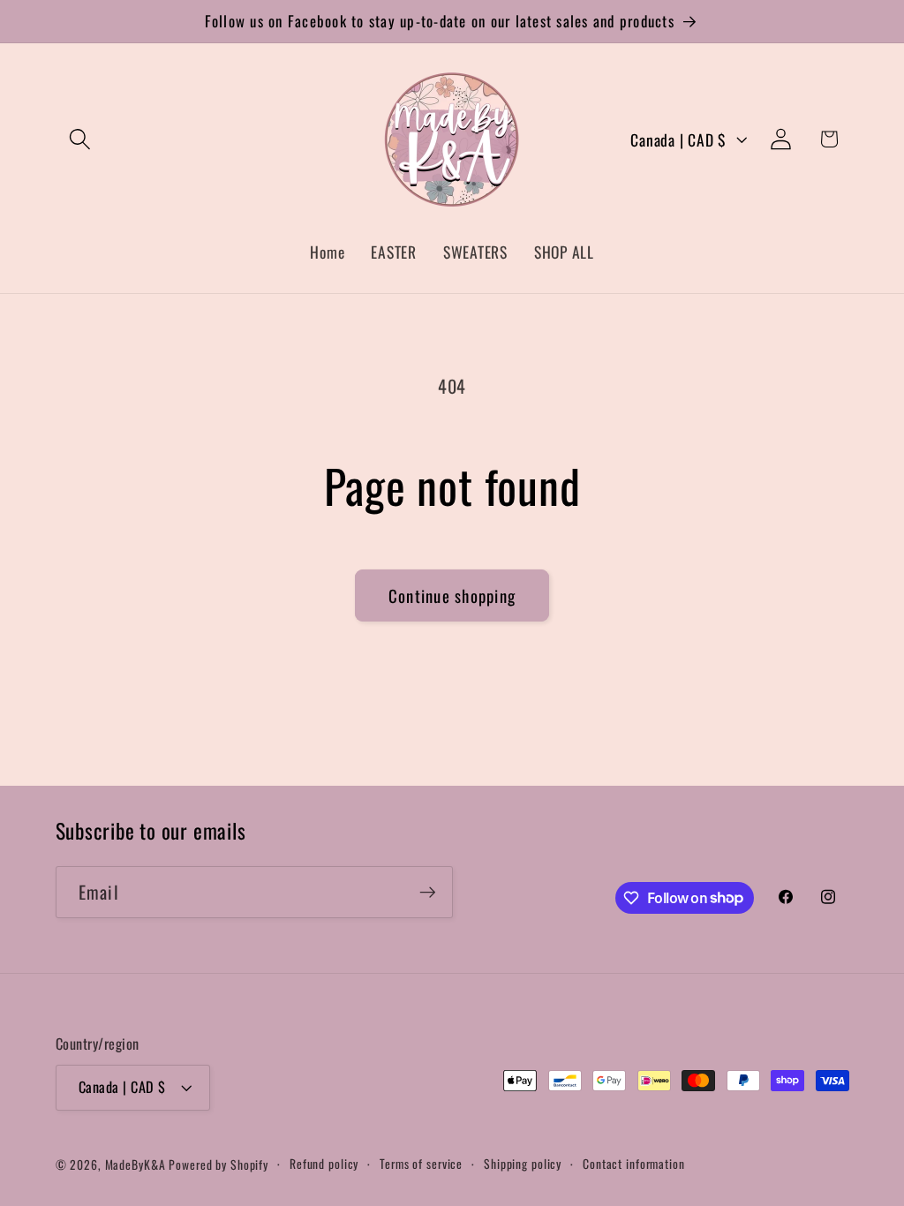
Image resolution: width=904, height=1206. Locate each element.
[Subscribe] (427, 891)
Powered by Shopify (218, 1164)
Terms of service (421, 1163)
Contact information (634, 1163)
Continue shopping (452, 595)
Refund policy (324, 1163)
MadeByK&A (135, 1164)
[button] (80, 139)
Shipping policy (522, 1163)
